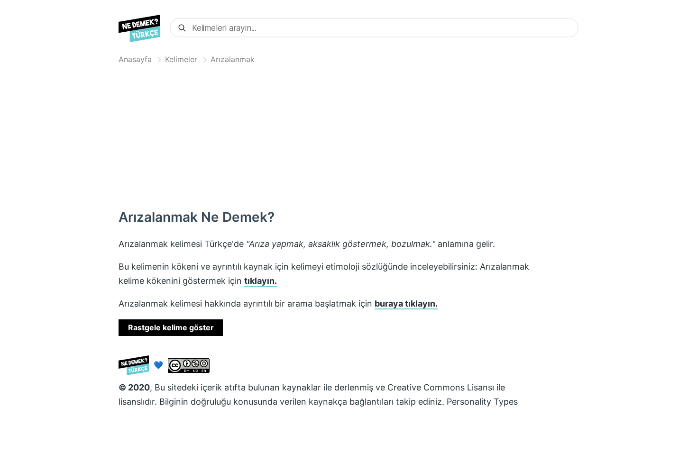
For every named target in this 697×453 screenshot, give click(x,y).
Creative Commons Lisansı (440, 387)
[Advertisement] (348, 134)
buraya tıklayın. (406, 303)
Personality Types (482, 402)
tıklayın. (260, 281)
